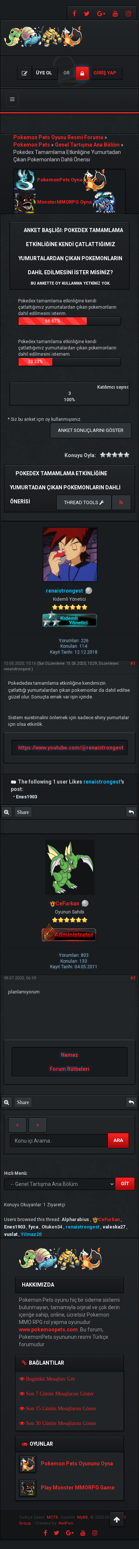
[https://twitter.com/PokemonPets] (86, 13)
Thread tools (81, 502)
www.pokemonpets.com (48, 1329)
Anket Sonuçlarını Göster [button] (90, 430)
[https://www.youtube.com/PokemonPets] (115, 13)
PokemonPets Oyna (60, 180)
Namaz (69, 1055)
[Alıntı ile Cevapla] (131, 812)
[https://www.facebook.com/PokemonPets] (73, 13)
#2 (132, 978)
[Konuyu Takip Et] (121, 502)
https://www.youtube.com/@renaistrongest (70, 748)
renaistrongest (17, 669)
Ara (118, 1140)
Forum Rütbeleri (69, 1069)
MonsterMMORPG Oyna (64, 202)
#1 (132, 663)
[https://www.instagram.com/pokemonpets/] (129, 13)
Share (23, 812)
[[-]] (14, 782)
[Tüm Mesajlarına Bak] (6, 812)
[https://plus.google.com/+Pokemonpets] (101, 13)
